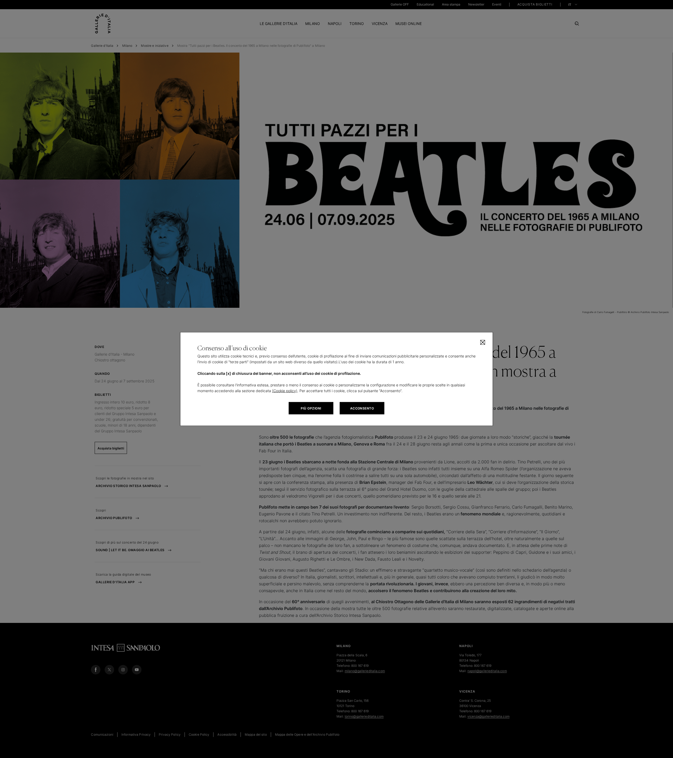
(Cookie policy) (284, 390)
